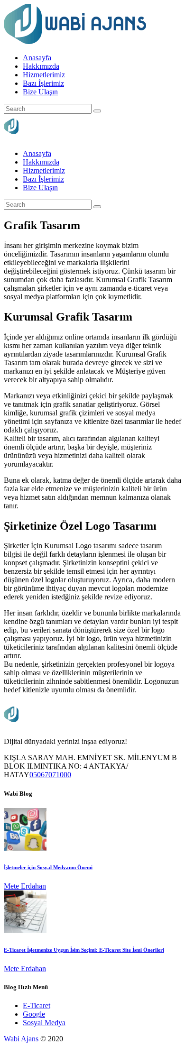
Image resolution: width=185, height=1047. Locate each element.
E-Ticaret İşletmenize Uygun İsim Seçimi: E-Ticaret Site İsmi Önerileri (84, 950)
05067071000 (50, 775)
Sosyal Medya (44, 1023)
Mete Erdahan (25, 886)
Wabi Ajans (21, 1039)
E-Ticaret (36, 1005)
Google (34, 1014)
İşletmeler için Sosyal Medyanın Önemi (48, 867)
